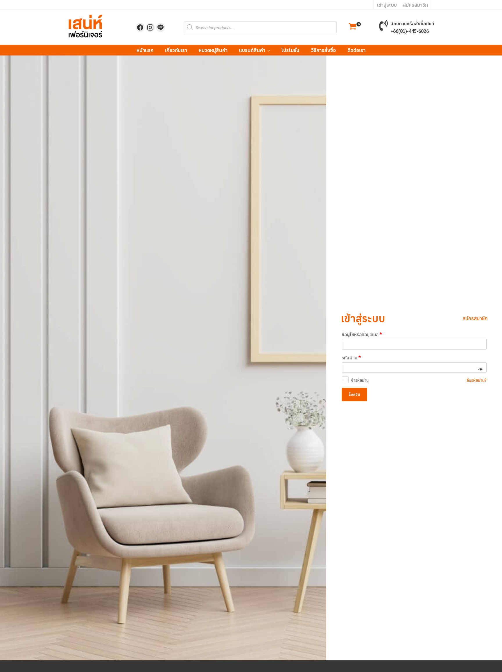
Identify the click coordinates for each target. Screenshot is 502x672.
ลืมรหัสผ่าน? (477, 380)
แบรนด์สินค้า (252, 50)
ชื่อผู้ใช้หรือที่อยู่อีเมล (362, 334)
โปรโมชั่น (290, 50)
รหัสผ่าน (351, 358)
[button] (352, 27)
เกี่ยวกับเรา (176, 50)
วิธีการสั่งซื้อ (323, 50)
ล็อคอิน (354, 394)
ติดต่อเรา (356, 50)
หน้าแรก (145, 50)
